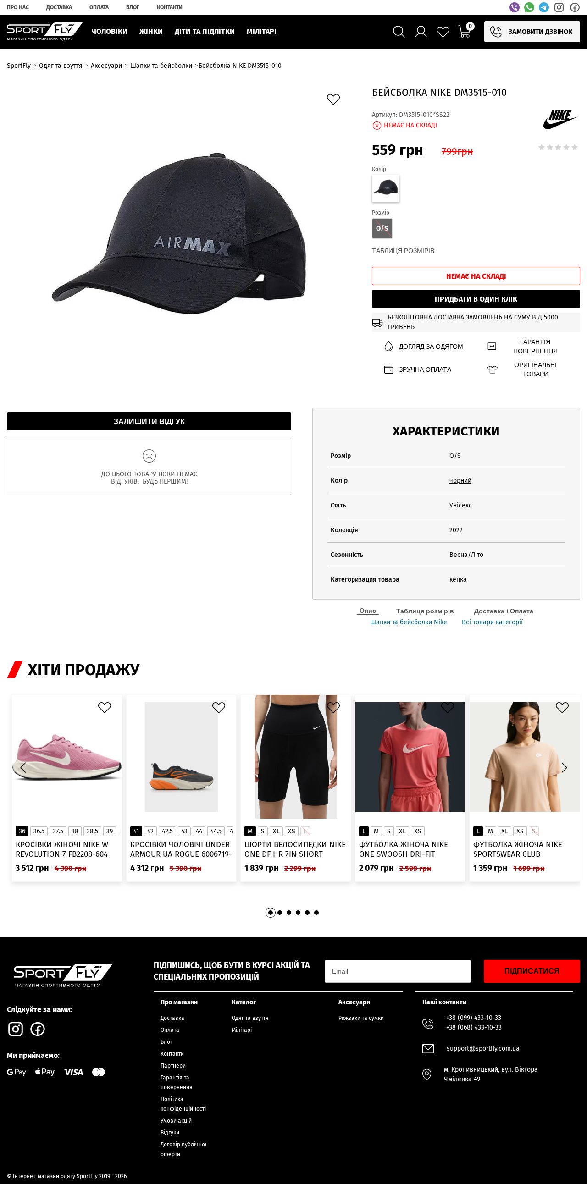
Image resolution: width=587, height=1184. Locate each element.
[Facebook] (574, 7)
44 (199, 831)
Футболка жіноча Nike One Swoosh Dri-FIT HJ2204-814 (403, 849)
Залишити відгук (149, 421)
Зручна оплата (425, 369)
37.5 (58, 831)
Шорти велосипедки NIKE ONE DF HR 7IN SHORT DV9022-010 (295, 849)
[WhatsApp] (529, 7)
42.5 (167, 831)
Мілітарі (242, 1030)
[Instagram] (559, 7)
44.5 (216, 831)
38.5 (92, 831)
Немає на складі (476, 276)
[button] (564, 767)
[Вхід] (421, 31)
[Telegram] (544, 7)
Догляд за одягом (431, 346)
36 (22, 831)
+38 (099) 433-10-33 (473, 1018)
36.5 (38, 831)
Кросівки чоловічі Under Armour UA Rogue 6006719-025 (181, 849)
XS (291, 831)
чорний (460, 481)
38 (75, 831)
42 (150, 831)
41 (136, 831)
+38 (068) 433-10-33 (474, 1027)
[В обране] (335, 101)
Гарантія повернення (535, 346)
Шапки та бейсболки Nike (408, 622)
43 (184, 831)
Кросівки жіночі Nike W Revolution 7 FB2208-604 (62, 849)
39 (109, 831)
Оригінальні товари (535, 369)
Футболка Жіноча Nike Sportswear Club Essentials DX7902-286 (517, 849)
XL (276, 831)
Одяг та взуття (250, 1018)
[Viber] (514, 7)
